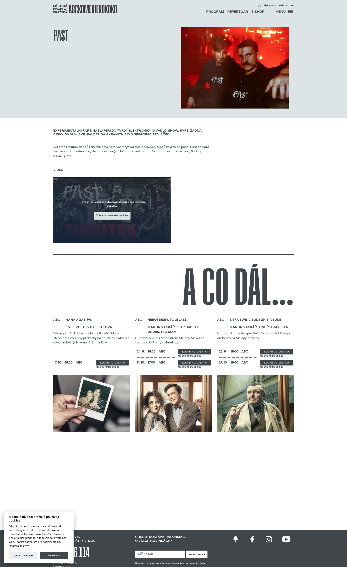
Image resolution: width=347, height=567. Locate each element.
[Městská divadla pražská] (85, 8)
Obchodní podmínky (65, 563)
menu (280, 12)
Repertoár (237, 12)
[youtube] (286, 539)
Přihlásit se (270, 6)
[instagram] (269, 539)
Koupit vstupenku (112, 363)
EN (292, 6)
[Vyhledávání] (259, 5)
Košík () (283, 6)
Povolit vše (54, 555)
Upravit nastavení (23, 555)
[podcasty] (235, 539)
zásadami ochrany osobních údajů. (188, 563)
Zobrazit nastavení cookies (112, 215)
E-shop (257, 12)
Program (215, 12)
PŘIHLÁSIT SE (197, 554)
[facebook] (252, 539)
